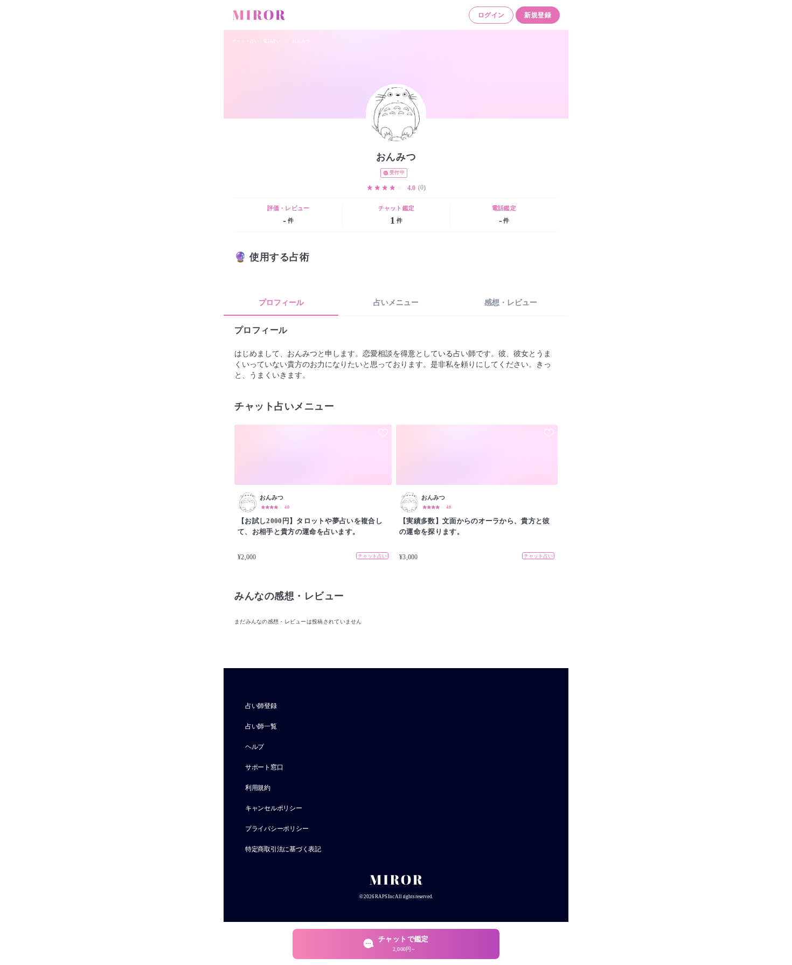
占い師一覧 (261, 726)
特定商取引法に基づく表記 (283, 849)
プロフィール (281, 302)
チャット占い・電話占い (256, 41)
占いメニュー (396, 302)
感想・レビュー (510, 302)
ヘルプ (254, 747)
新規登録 (537, 15)
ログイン (491, 15)
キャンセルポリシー (273, 808)
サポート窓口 (264, 767)
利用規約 (257, 788)
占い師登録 (261, 706)
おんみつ (301, 41)
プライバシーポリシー (276, 828)
